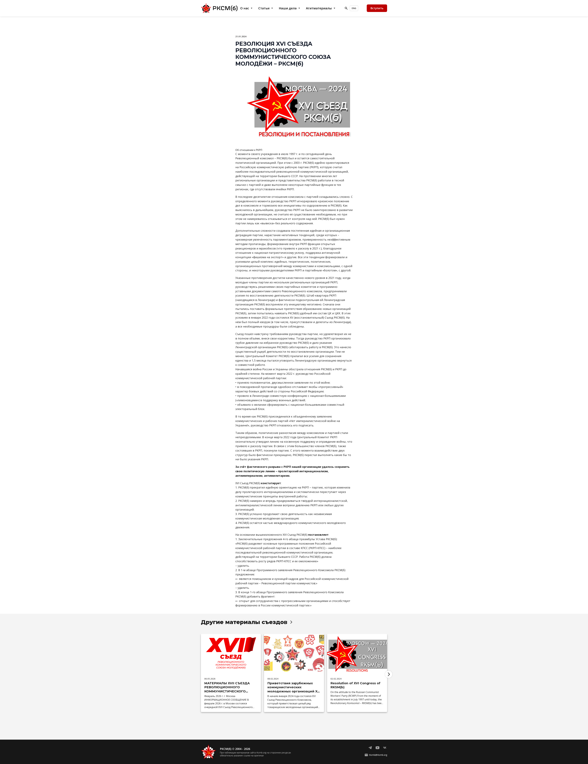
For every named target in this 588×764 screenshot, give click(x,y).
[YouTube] (377, 747)
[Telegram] (370, 747)
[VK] (384, 747)
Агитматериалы (319, 8)
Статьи (264, 8)
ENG (354, 8)
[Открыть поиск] (346, 8)
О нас (244, 8)
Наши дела (288, 8)
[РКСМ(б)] (220, 8)
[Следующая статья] (388, 674)
